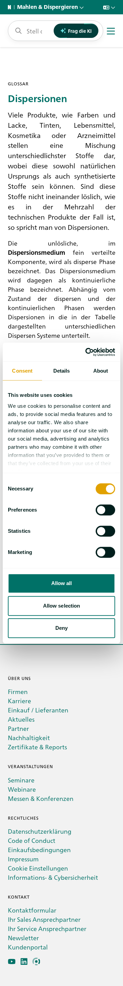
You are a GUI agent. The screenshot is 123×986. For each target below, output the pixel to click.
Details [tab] (61, 371)
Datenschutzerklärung (39, 831)
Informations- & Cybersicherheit (53, 877)
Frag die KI (80, 30)
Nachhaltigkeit (29, 737)
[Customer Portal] (36, 962)
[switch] (105, 509)
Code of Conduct (31, 840)
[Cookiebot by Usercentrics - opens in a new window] (86, 352)
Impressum (23, 859)
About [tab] (100, 371)
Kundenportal (28, 947)
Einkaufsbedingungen (39, 849)
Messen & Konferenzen (40, 798)
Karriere (19, 700)
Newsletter (23, 937)
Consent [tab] (22, 371)
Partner (18, 728)
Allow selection (61, 606)
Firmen (18, 691)
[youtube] (12, 962)
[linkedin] (24, 962)
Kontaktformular (32, 910)
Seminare (21, 780)
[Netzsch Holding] (11, 7)
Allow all (61, 583)
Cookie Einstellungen (38, 868)
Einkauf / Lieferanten (38, 710)
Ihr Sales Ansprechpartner (44, 919)
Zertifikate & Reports (37, 746)
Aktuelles (21, 719)
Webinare (22, 789)
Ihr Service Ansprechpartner (47, 928)
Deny (61, 628)
